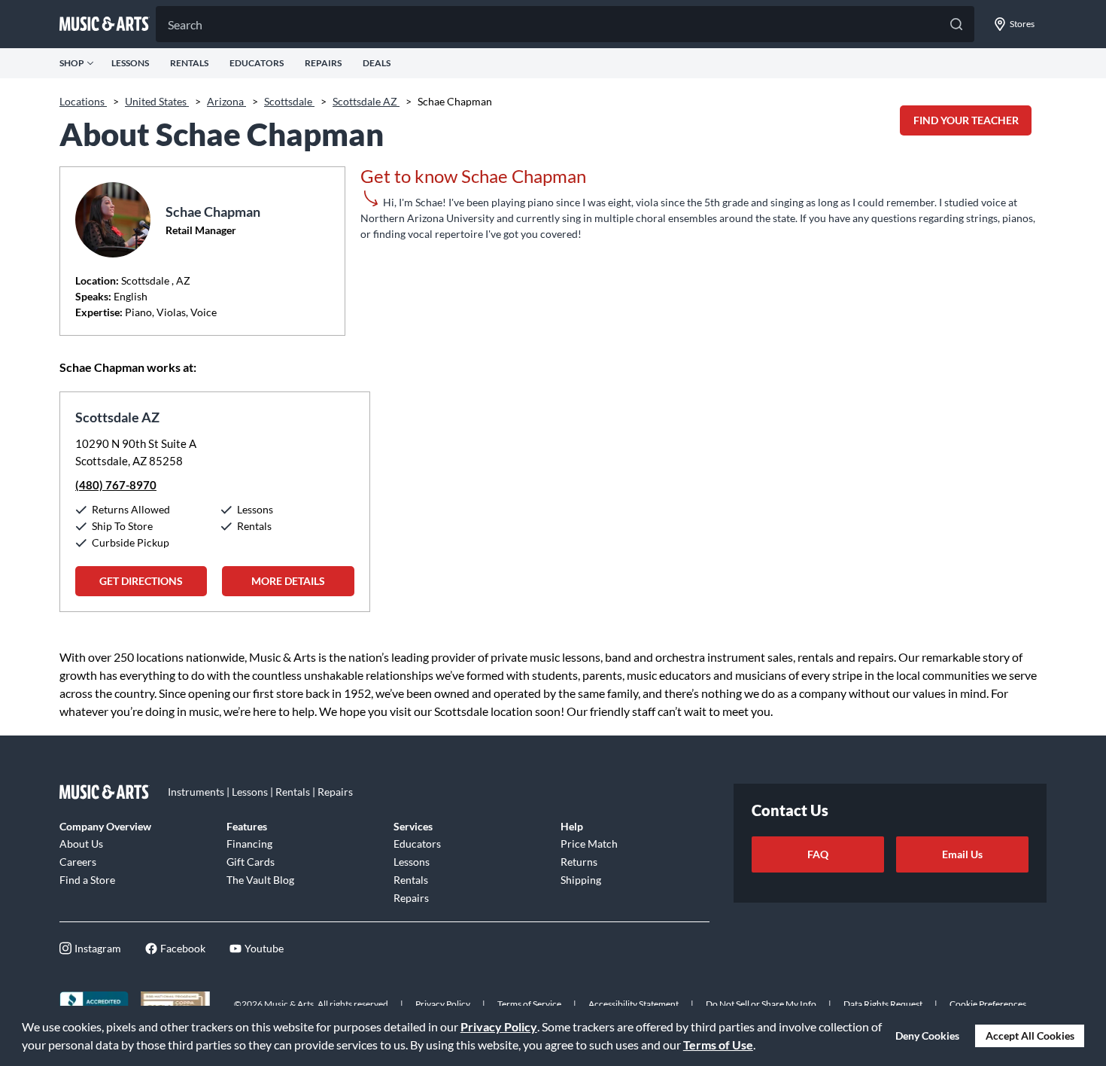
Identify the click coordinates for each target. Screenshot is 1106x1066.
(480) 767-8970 (115, 485)
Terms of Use (718, 1044)
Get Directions (141, 580)
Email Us (962, 854)
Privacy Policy (498, 1026)
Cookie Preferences (988, 1004)
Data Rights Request (882, 1004)
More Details (288, 580)
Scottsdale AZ (366, 101)
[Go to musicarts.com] (104, 24)
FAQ (817, 854)
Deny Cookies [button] (927, 1035)
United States (157, 101)
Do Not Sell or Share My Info (761, 1004)
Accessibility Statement (633, 1004)
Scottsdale (289, 101)
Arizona (226, 101)
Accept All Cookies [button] (1030, 1035)
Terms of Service (529, 1004)
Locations (83, 101)
